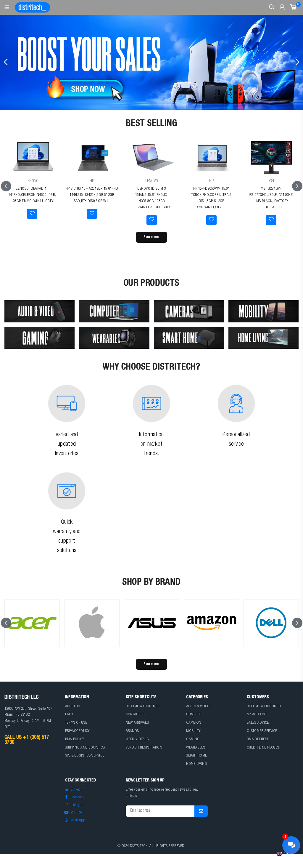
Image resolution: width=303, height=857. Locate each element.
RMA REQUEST (257, 739)
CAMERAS (193, 723)
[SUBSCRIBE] (201, 811)
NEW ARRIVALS (137, 723)
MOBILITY (193, 731)
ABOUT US (72, 707)
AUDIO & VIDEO (197, 707)
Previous (6, 62)
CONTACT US (135, 715)
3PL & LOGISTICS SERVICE (84, 756)
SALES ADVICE (258, 723)
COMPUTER (194, 715)
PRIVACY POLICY (77, 731)
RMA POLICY (74, 739)
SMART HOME (196, 756)
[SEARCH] (272, 7)
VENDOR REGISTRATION (144, 748)
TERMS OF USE (76, 723)
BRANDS (132, 731)
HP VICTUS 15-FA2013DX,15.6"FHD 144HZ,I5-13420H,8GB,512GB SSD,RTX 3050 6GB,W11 (92, 195)
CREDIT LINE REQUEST (264, 748)
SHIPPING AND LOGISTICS (85, 748)
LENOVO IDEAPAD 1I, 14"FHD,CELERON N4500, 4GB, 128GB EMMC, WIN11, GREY (32, 195)
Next (297, 62)
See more (151, 237)
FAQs (69, 715)
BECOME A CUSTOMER (143, 707)
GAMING (192, 739)
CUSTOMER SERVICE (262, 731)
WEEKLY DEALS (137, 739)
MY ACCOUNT (257, 715)
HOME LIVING (196, 764)
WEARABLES (195, 748)
